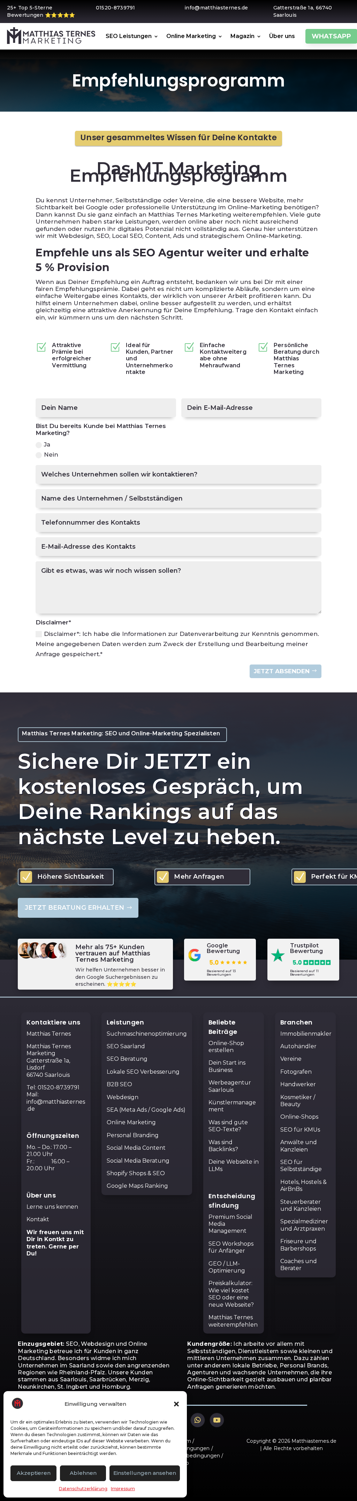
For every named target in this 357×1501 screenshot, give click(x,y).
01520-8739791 (58, 1087)
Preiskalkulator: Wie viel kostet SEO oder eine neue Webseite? (231, 1294)
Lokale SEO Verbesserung (143, 1071)
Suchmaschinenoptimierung (147, 1033)
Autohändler (298, 1046)
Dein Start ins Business (226, 1066)
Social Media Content (136, 1147)
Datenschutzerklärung (83, 1488)
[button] (176, 1404)
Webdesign (122, 1097)
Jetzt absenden (282, 671)
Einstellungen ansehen (144, 1473)
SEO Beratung (127, 1059)
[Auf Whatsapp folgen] (198, 1420)
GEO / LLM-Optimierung (226, 1267)
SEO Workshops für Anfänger (230, 1247)
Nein (51, 454)
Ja (47, 444)
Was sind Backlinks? (223, 1146)
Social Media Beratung (138, 1160)
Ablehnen (83, 1473)
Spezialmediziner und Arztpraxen (304, 1225)
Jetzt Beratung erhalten (74, 907)
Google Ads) (168, 1109)
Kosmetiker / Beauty (297, 1101)
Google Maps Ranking (137, 1186)
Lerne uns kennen (52, 1206)
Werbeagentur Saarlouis (229, 1086)
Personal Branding (133, 1135)
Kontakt (37, 1219)
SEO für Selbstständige (301, 1165)
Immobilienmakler (306, 1033)
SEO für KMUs (300, 1129)
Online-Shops (299, 1116)
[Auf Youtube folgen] (217, 1420)
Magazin (242, 36)
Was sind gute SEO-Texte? (228, 1126)
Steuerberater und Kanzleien (300, 1205)
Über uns (282, 36)
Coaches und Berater (298, 1264)
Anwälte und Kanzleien (298, 1146)
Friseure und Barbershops (298, 1245)
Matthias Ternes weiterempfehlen (233, 1321)
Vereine (291, 1059)
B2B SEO (119, 1084)
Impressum (123, 1488)
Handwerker (298, 1084)
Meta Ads (134, 1109)
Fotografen (296, 1071)
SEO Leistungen (129, 36)
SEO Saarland (126, 1046)
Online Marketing (191, 36)
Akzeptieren (34, 1473)
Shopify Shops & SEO (136, 1173)
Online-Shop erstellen (226, 1046)
